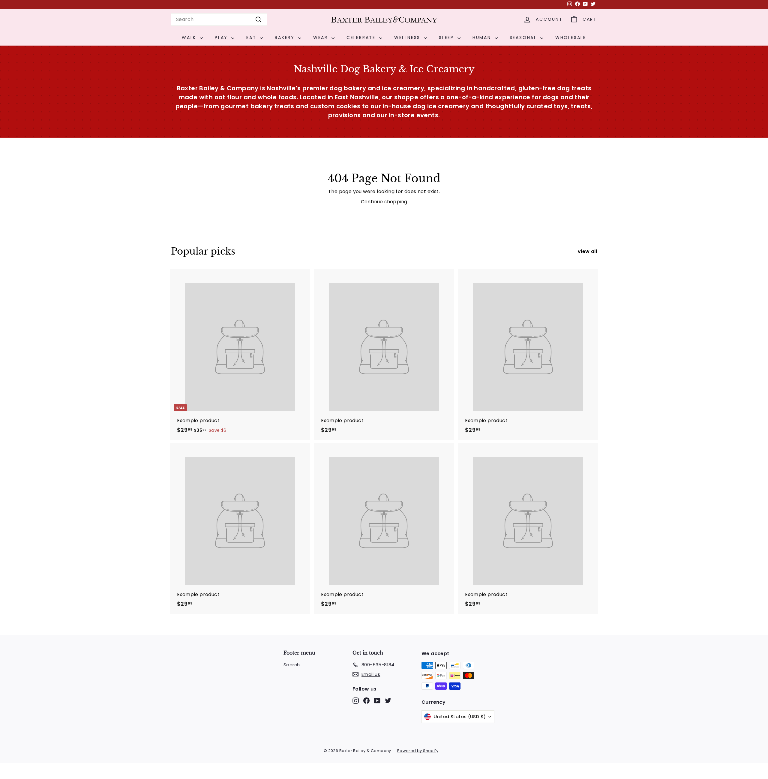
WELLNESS (408, 37)
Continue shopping (384, 201)
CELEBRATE (362, 37)
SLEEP (447, 37)
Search (292, 664)
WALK (190, 37)
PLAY (222, 37)
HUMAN (482, 37)
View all (587, 251)
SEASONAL (524, 37)
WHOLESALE (570, 37)
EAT (252, 37)
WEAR (321, 37)
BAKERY (286, 37)
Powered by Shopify (417, 751)
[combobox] (219, 19)
